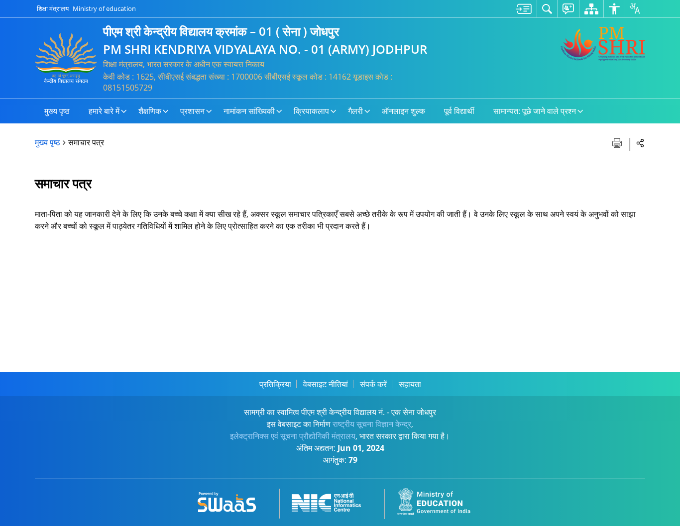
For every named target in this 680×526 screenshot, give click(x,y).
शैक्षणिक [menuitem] (149, 110)
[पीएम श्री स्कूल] (603, 44)
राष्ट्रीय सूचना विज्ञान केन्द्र (372, 424)
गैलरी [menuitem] (355, 110)
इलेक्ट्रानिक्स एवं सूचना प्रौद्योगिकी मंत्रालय (292, 435)
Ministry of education (104, 8)
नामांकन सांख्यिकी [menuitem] (249, 110)
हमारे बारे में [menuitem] (104, 110)
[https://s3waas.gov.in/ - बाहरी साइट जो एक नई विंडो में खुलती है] (233, 500)
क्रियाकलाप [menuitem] (311, 110)
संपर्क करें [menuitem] (373, 384)
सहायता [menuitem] (410, 384)
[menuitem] (524, 8)
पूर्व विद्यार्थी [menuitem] (459, 110)
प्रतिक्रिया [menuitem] (275, 384)
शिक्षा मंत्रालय (53, 8)
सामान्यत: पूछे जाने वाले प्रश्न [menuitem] (534, 110)
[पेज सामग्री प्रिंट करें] (618, 142)
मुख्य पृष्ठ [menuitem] (57, 110)
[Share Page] (640, 142)
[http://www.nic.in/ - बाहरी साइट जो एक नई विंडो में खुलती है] (332, 500)
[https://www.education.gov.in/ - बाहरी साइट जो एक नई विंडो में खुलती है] (439, 500)
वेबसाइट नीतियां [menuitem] (325, 384)
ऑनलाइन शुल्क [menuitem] (403, 110)
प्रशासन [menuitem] (192, 110)
